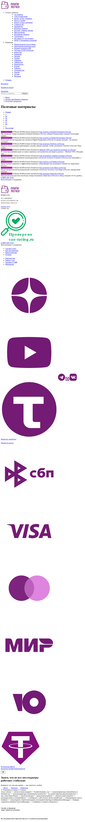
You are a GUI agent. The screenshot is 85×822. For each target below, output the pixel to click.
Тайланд (17, 68)
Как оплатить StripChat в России (51, 174)
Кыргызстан (18, 64)
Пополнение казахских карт (24, 46)
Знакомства (18, 26)
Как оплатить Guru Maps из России (52, 168)
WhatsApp (24, 788)
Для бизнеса (18, 36)
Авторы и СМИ (11, 262)
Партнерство (10, 258)
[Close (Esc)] (3, 772)
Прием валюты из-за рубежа (25, 44)
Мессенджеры (19, 32)
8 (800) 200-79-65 (7, 178)
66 (6, 120)
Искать (25, 93)
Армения (17, 60)
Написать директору (8, 439)
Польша (17, 56)
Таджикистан (19, 70)
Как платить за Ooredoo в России (51, 162)
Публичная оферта (8, 767)
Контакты (4, 84)
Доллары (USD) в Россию (24, 50)
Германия (17, 54)
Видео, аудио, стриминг (23, 18)
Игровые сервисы (21, 28)
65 (6, 118)
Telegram (14, 788)
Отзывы (8, 80)
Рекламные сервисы (21, 34)
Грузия (16, 74)
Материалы (9, 264)
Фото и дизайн (19, 20)
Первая (8, 112)
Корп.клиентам (11, 253)
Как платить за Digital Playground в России (55, 138)
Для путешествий (20, 16)
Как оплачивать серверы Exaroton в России (55, 156)
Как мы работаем (11, 251)
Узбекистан (18, 62)
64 (6, 116)
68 (6, 124)
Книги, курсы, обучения (23, 22)
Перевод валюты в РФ (22, 48)
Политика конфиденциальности (13, 769)
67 (6, 122)
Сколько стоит (10, 249)
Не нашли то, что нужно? (23, 38)
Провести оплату (7, 87)
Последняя (9, 128)
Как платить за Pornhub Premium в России (55, 132)
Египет (17, 66)
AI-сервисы (18, 14)
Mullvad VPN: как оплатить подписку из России (57, 150)
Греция (16, 72)
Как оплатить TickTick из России (51, 144)
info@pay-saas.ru (5, 206)
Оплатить (4, 91)
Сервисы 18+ (19, 24)
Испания (17, 76)
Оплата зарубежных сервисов (16, 99)
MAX (5, 788)
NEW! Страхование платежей (25, 40)
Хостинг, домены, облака (23, 30)
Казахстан (18, 52)
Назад (7, 97)
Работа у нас (10, 260)
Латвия (17, 58)
